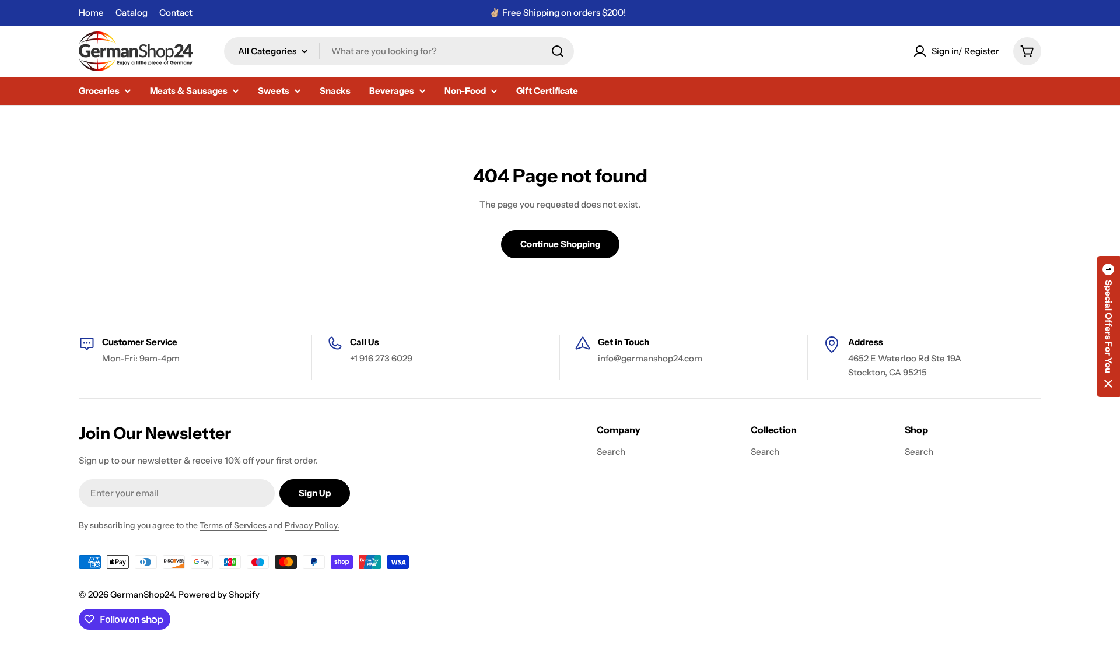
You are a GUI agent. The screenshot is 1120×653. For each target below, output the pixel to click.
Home (91, 12)
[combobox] (399, 51)
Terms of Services (233, 525)
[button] (1108, 326)
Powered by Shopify (219, 594)
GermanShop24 (142, 594)
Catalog (132, 12)
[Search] (558, 51)
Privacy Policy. (312, 525)
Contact (175, 12)
